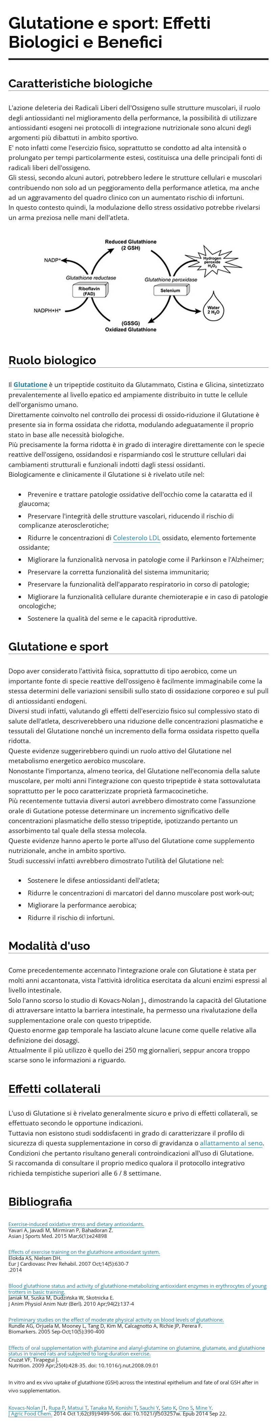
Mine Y (203, 1407)
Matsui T (77, 1407)
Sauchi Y (149, 1407)
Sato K (168, 1407)
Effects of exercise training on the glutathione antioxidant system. (84, 1251)
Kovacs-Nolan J (25, 1407)
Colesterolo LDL (136, 537)
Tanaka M (101, 1407)
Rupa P (57, 1407)
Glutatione (30, 384)
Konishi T (126, 1407)
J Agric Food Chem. (30, 1413)
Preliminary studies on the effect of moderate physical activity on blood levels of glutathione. (116, 1319)
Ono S (186, 1407)
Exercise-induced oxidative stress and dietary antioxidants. (76, 1224)
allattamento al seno (231, 1143)
